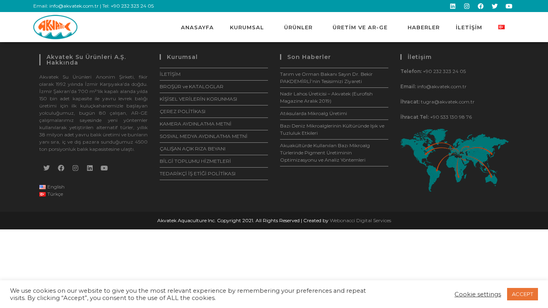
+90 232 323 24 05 (132, 6)
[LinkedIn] (90, 168)
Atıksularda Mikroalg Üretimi (313, 113)
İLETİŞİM (469, 27)
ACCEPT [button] (522, 294)
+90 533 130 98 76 (451, 117)
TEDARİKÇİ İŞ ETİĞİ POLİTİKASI (197, 173)
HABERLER (424, 27)
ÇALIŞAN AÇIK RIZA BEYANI (192, 149)
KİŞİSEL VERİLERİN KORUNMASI (198, 99)
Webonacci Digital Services (360, 220)
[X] (47, 168)
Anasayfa (197, 27)
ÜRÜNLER (298, 27)
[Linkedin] (453, 6)
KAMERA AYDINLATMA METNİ (195, 124)
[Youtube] (509, 6)
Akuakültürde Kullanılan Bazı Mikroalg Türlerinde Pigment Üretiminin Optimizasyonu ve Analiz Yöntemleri (325, 152)
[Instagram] (467, 6)
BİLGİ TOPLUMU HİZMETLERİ (195, 161)
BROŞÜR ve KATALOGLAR (191, 86)
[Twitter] (495, 6)
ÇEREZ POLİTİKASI (182, 111)
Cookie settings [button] (478, 294)
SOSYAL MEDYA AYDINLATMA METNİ (204, 136)
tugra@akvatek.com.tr (448, 102)
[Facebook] (481, 6)
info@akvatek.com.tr (74, 6)
